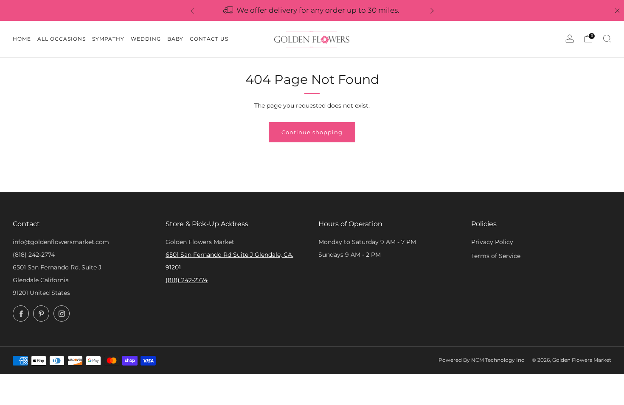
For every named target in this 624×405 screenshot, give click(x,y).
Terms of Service (495, 256)
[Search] (607, 38)
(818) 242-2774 (34, 254)
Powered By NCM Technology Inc (481, 360)
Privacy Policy (492, 242)
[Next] (432, 10)
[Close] (617, 10)
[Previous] (192, 10)
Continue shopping (312, 132)
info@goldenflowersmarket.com (61, 242)
